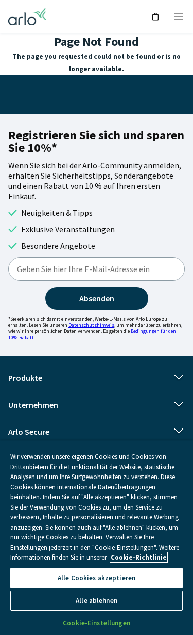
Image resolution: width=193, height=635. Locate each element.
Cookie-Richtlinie (139, 557)
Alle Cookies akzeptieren (96, 578)
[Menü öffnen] (178, 16)
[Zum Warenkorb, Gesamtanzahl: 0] (155, 17)
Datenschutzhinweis (91, 325)
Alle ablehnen (96, 600)
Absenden (96, 298)
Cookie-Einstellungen (96, 622)
